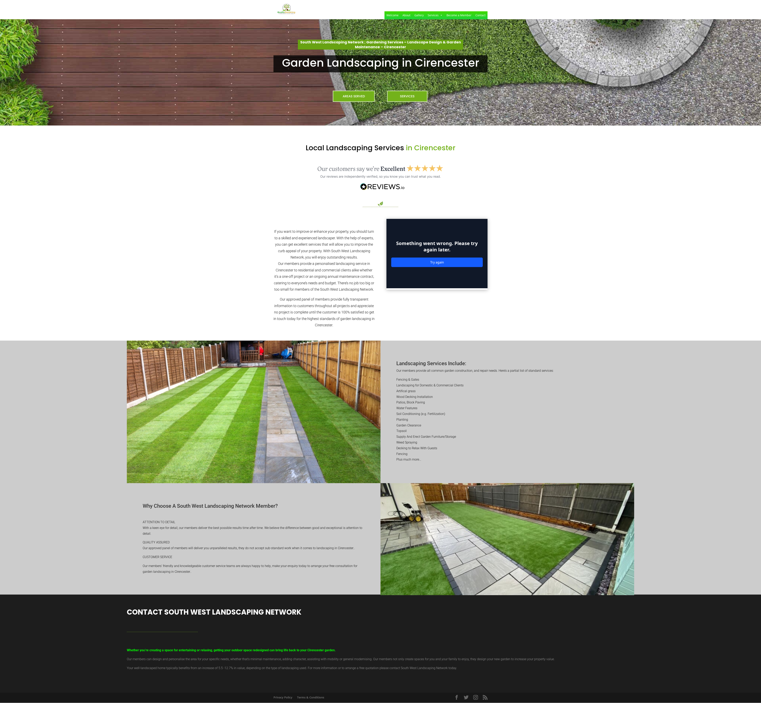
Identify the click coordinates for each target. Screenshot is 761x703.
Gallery (419, 15)
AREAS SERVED (354, 96)
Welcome (392, 15)
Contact (480, 15)
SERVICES (407, 96)
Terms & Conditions (310, 697)
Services (433, 15)
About (406, 15)
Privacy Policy (282, 697)
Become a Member (458, 15)
